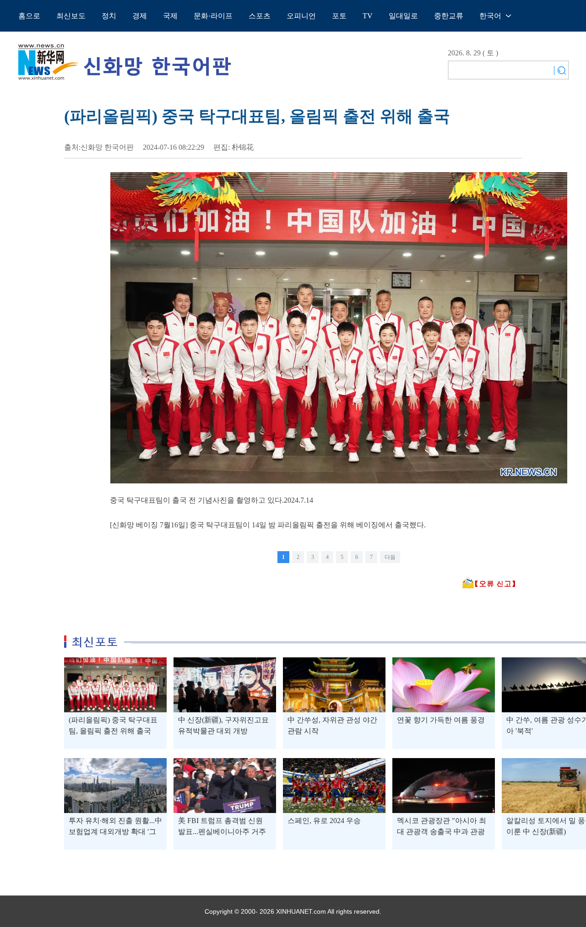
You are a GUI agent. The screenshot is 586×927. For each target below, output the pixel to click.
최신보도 (71, 16)
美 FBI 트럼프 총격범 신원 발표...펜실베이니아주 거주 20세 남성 (222, 831)
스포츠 (260, 16)
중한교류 (448, 16)
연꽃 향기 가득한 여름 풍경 (441, 720)
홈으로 (29, 16)
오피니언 (301, 16)
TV (368, 16)
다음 (390, 557)
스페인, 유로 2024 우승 (324, 820)
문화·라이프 (213, 16)
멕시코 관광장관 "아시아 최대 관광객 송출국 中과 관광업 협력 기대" (441, 831)
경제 (139, 16)
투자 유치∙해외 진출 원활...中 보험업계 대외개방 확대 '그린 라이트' (115, 831)
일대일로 (403, 16)
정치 (109, 16)
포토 (339, 16)
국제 (170, 16)
